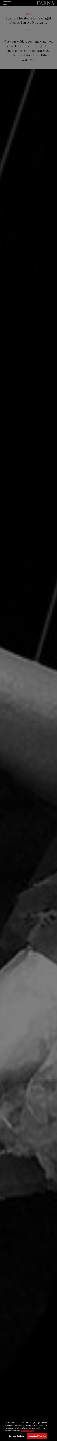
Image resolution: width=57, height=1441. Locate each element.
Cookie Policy (27, 1431)
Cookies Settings (16, 1436)
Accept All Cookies (37, 1436)
